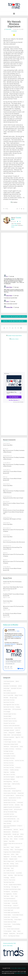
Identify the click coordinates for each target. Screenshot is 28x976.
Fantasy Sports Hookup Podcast (11, 744)
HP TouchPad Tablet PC (9, 795)
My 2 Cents (10, 836)
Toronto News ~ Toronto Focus (11, 917)
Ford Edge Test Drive (8, 751)
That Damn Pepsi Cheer (9, 882)
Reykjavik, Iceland (13, 859)
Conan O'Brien (17, 728)
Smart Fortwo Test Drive (9, 873)
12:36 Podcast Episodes (9, 681)
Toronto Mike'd (14, 225)
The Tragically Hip (7, 894)
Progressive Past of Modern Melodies (12, 852)
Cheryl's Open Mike (7, 445)
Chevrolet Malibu (7, 716)
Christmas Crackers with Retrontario (12, 725)
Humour (5, 797)
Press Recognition (19, 849)
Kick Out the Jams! (18, 809)
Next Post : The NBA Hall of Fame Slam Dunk (13, 321)
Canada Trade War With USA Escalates (12, 581)
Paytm (12, 847)
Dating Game (11, 732)
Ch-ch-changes (7, 711)
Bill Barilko (6, 697)
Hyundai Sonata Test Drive (9, 802)
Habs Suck (15, 781)
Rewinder (6, 859)
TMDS (15, 223)
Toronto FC (15, 905)
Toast (16, 896)
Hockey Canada (7, 790)
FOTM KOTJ (18, 767)
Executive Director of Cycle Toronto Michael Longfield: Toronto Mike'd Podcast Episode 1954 (13, 512)
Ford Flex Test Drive (19, 760)
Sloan (12, 868)
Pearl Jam (17, 847)
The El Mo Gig (7, 887)
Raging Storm (7, 856)
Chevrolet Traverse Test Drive (10, 721)
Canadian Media (7, 709)
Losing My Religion (8, 821)
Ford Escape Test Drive (9, 753)
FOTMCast (6, 769)
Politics (11, 849)
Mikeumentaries (7, 831)
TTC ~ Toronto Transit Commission (11, 928)
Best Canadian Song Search (10, 693)
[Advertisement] (14, 356)
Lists (18, 818)
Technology (6, 877)
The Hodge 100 (14, 887)
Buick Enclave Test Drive (9, 700)
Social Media (19, 873)
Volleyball (6, 933)
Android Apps (6, 688)
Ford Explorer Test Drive (9, 758)
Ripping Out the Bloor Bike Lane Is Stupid (13, 498)
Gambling (12, 772)
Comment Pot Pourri (8, 728)
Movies (22, 834)
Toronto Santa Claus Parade (10, 921)
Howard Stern (21, 793)
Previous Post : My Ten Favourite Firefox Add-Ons (14, 316)
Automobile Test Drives (16, 688)
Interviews (17, 804)
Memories (16, 829)
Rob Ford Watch (19, 861)
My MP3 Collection (18, 836)
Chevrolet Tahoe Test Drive (10, 718)
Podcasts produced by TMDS (9, 943)
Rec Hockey (13, 856)
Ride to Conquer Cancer (9, 861)
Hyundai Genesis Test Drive (15, 797)
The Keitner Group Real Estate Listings (12, 889)
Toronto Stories (7, 924)
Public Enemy (6, 854)
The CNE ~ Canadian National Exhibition (12, 884)
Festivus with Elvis (14, 746)
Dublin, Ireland (7, 735)
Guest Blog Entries (8, 781)
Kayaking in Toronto (8, 809)
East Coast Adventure (16, 735)
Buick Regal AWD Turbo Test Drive (11, 704)
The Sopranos (14, 891)
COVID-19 (17, 730)
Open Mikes (11, 841)
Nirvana (15, 838)
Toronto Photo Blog (8, 919)
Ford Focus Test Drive (8, 762)
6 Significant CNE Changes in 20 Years (12, 519)
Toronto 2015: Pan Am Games (10, 901)
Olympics (6, 841)
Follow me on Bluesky (10, 625)
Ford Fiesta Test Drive (8, 760)
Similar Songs (7, 868)
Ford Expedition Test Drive (9, 755)
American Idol (7, 683)
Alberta (17, 681)
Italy (22, 804)
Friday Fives (6, 772)
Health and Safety (16, 783)
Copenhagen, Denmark (9, 730)
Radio (17, 854)
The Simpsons (7, 891)
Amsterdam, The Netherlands (10, 686)
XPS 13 (5, 935)
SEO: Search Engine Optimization (11, 866)
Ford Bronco (18, 749)
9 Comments (14, 31)
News (11, 838)
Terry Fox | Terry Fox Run (9, 880)
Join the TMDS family (7, 945)
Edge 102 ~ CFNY (19, 737)
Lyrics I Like (16, 821)
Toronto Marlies (7, 914)
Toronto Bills (14, 903)
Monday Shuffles (7, 834)
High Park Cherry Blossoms (10, 788)
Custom (5, 732)
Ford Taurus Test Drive (9, 767)
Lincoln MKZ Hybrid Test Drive (10, 816)
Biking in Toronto (18, 695)
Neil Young (6, 838)
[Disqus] (14, 254)
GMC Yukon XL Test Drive (9, 774)
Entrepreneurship (7, 739)
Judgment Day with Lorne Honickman (12, 807)
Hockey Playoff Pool (16, 790)
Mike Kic (21, 829)
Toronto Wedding (16, 924)
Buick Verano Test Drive (9, 707)
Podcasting (6, 849)
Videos (19, 931)
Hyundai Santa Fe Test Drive (10, 800)
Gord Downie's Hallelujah (9, 779)
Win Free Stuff (20, 933)
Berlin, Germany (7, 690)
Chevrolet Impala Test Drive (10, 714)
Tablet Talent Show (18, 875)
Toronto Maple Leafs (8, 910)
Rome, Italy (6, 863)
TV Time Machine (7, 931)
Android (20, 686)
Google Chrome (19, 776)
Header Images (7, 783)
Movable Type (16, 834)
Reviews (19, 856)
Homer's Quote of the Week (10, 793)
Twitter (14, 931)
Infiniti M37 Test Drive (8, 804)
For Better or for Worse (9, 749)
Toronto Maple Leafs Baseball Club (11, 912)
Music (5, 836)
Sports (5, 875)
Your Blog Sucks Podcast (13, 935)
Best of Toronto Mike (8, 695)
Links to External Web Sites (9, 818)
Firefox (21, 746)
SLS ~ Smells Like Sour (9, 870)
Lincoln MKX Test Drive (9, 814)
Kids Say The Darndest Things (10, 811)
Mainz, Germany (7, 823)
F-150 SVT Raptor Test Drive (10, 742)
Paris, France (6, 847)
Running (12, 863)
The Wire (15, 894)
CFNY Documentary (16, 709)
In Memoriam (20, 802)
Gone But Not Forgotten (9, 776)
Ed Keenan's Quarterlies (9, 737)
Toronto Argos (7, 903)
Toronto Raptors (18, 919)
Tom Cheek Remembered (9, 898)
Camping (18, 707)
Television (12, 877)
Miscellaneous (15, 831)
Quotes (12, 854)
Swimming (10, 875)
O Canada (21, 838)
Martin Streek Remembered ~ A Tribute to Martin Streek (13, 826)
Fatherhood (6, 746)
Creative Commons (21, 968)
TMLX (12, 896)
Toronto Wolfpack (8, 926)
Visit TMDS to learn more (20, 973)
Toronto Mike (8, 29)
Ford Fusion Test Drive (9, 765)
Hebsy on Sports (7, 786)
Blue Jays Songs (13, 697)
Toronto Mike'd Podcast (17, 914)
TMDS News (6, 896)
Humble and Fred (19, 795)
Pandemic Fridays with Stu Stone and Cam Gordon (13, 844)
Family (6, 208)
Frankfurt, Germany (14, 769)
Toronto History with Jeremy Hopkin (11, 907)
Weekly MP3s (12, 933)
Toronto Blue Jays (8, 905)
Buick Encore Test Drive (9, 702)
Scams (16, 863)
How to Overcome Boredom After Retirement (14, 542)
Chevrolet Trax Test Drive (9, 723)
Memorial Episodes (8, 829)
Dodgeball (18, 732)
